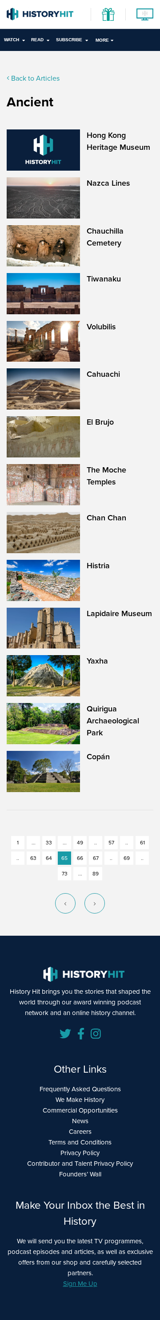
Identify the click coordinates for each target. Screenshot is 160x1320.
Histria (98, 565)
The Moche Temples (106, 476)
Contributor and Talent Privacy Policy (80, 1163)
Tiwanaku (104, 279)
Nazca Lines (108, 183)
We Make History (80, 1100)
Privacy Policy (80, 1153)
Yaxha (97, 661)
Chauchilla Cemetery (105, 237)
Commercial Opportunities (80, 1110)
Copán (98, 756)
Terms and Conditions (80, 1142)
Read (37, 39)
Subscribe (69, 39)
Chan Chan (106, 517)
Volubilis (101, 326)
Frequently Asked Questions (80, 1089)
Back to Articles (34, 78)
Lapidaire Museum (119, 613)
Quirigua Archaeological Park (113, 720)
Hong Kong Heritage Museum (118, 141)
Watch (11, 39)
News (80, 1121)
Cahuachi (103, 374)
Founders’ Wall (80, 1174)
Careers (80, 1131)
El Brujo (100, 422)
